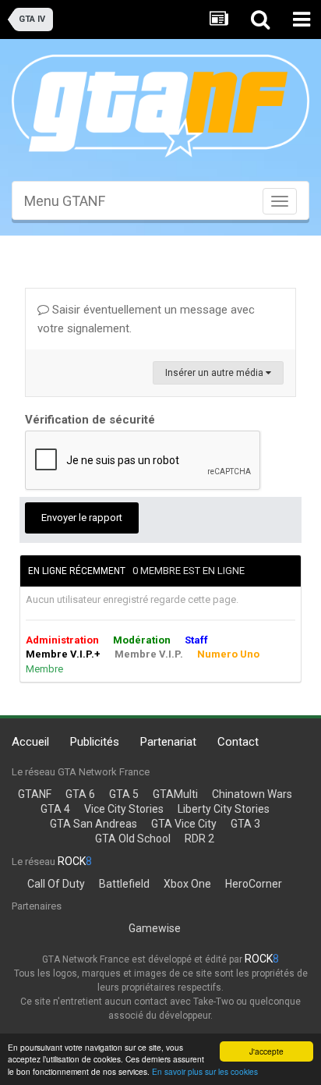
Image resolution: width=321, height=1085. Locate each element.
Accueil (30, 742)
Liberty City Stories (224, 809)
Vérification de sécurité (90, 420)
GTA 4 (55, 809)
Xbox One (187, 884)
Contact (238, 742)
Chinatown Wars (252, 794)
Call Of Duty (56, 884)
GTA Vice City (184, 823)
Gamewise (155, 928)
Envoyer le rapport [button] (81, 517)
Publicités (94, 742)
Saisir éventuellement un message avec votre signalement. (146, 319)
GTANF (34, 794)
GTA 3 (245, 823)
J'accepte (266, 1051)
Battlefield (124, 884)
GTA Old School (133, 838)
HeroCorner (253, 884)
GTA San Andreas (93, 823)
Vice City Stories (124, 809)
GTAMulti (175, 794)
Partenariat (168, 742)
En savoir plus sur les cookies (205, 1071)
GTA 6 (80, 794)
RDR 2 (199, 838)
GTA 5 (124, 794)
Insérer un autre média (215, 372)
